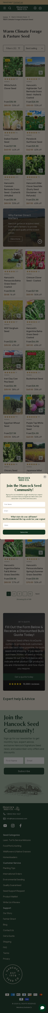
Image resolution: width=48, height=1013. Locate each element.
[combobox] (23, 525)
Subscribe (24, 532)
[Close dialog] (44, 476)
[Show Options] (43, 525)
